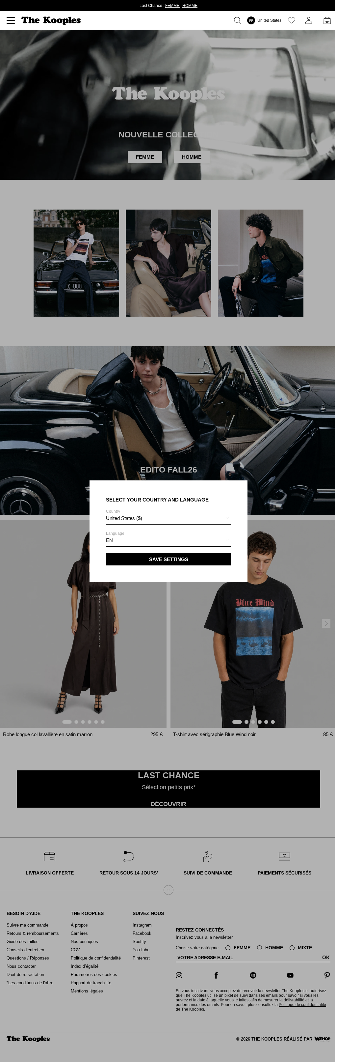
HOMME (188, 5)
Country (123, 515)
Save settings (167, 559)
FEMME (171, 5)
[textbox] (167, 518)
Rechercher (236, 20)
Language (114, 537)
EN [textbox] (108, 540)
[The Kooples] (51, 20)
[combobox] (167, 519)
